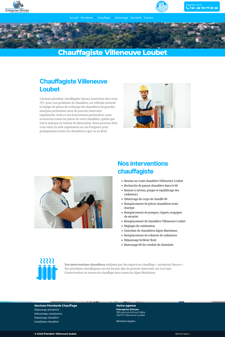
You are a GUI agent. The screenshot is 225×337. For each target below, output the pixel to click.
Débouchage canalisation (48, 313)
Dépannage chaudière (46, 317)
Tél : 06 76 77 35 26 (203, 8)
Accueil (74, 17)
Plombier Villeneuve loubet (60, 333)
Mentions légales (125, 321)
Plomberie (87, 17)
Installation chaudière (46, 321)
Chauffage (104, 17)
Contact (148, 17)
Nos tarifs (135, 17)
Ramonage (121, 17)
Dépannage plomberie (46, 309)
